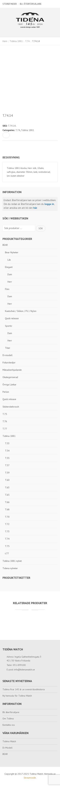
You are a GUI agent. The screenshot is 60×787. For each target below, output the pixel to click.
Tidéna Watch (9, 741)
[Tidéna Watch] (30, 19)
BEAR (5, 244)
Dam (10, 274)
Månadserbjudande (12, 369)
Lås (9, 259)
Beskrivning (11, 157)
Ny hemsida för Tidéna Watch (17, 695)
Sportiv (8, 325)
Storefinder (9, 3)
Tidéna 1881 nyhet (12, 560)
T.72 (7, 524)
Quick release (12, 318)
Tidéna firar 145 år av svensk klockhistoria (23, 689)
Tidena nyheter (10, 568)
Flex (7, 289)
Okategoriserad (10, 377)
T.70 (7, 516)
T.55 (7, 457)
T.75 (4, 413)
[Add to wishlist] (6, 135)
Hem (4, 41)
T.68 (7, 509)
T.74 (27, 41)
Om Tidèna (8, 718)
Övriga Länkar (9, 384)
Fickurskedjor (9, 362)
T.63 (7, 487)
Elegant (8, 267)
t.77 (7, 553)
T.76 (4, 421)
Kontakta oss (8, 724)
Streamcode (30, 777)
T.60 (7, 479)
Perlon (5, 391)
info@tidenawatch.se (24, 669)
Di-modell (7, 355)
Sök (40, 228)
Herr (10, 281)
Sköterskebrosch (10, 406)
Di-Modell (7, 747)
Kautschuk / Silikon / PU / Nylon (20, 311)
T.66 (7, 502)
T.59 (7, 472)
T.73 (7, 531)
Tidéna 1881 (16, 41)
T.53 (7, 443)
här (35, 207)
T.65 (7, 494)
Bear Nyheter (11, 252)
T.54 (7, 450)
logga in (49, 204)
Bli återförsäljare (31, 3)
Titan (7, 347)
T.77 (4, 428)
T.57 (7, 465)
